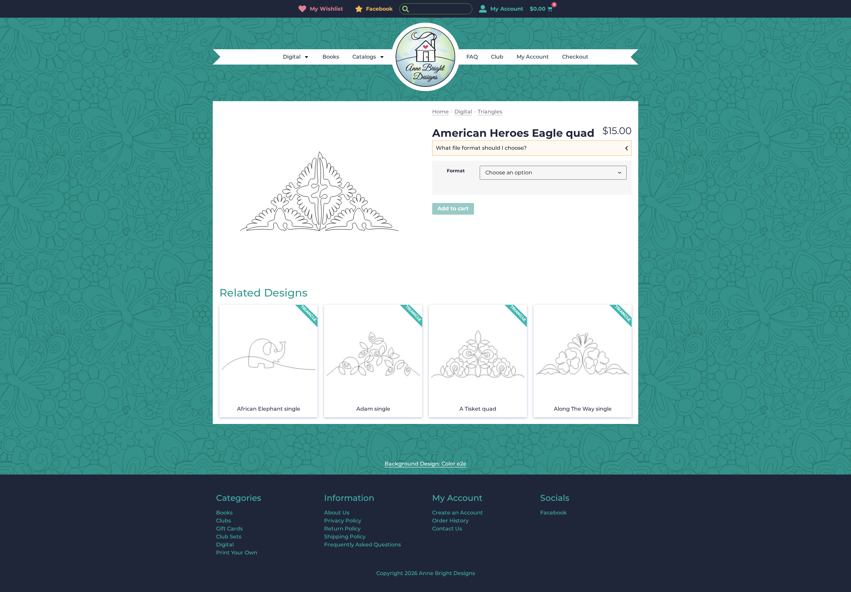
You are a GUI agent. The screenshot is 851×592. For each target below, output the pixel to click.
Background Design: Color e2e (425, 464)
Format (456, 170)
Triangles (490, 111)
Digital (292, 57)
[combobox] (435, 8)
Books (330, 57)
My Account (533, 57)
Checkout (575, 57)
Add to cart (453, 208)
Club (497, 57)
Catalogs (364, 57)
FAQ (472, 57)
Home (440, 111)
